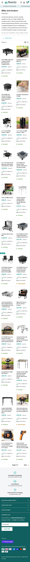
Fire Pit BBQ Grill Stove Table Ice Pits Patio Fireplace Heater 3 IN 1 (22, 235)
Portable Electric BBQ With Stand (7, 372)
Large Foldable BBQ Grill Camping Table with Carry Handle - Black (7, 410)
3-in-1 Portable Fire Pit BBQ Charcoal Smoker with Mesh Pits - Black (7, 164)
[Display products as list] (27, 42)
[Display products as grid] (25, 42)
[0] (27, 2)
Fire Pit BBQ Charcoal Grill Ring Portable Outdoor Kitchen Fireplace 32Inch (22, 269)
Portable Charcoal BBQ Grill (21, 60)
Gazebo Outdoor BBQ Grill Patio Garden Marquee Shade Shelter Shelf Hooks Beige (22, 375)
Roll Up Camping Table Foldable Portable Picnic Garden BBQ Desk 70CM (21, 200)
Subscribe (7, 529)
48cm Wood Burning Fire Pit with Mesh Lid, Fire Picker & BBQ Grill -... (22, 410)
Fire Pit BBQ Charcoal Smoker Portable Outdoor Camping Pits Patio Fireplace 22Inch (7, 339)
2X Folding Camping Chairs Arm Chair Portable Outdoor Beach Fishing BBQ (7, 269)
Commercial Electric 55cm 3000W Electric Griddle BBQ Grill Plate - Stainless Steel (7, 304)
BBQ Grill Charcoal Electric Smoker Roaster (21, 304)
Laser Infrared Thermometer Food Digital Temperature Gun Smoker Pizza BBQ (22, 445)
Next (25, 465)
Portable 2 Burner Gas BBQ (7, 234)
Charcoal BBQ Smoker (7, 197)
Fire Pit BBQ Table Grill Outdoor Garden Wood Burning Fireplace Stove (7, 62)
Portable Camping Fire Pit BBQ (22, 95)
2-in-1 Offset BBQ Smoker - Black (6, 131)
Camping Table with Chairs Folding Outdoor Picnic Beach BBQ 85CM (22, 339)
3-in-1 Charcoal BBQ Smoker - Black (22, 131)
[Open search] (21, 2)
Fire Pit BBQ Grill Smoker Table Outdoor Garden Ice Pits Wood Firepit (22, 165)
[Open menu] (2, 2)
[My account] (24, 2)
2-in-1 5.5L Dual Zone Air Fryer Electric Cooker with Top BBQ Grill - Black (7, 445)
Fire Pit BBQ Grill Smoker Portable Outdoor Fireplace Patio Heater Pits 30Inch (6, 97)
